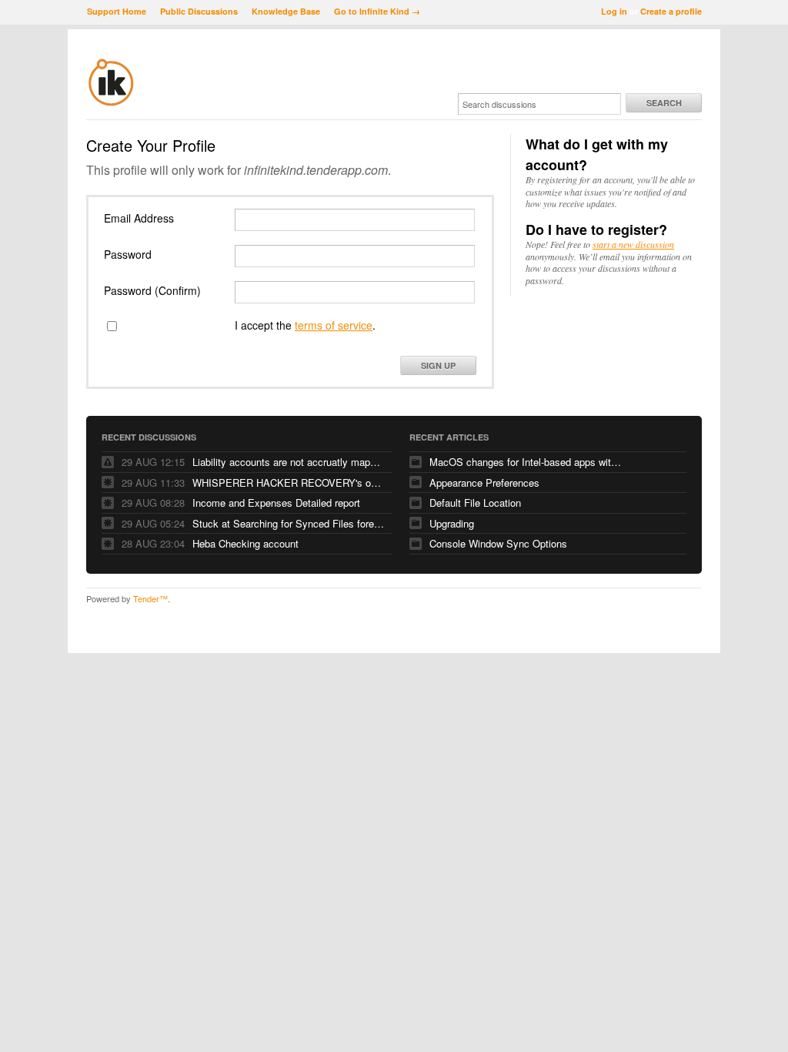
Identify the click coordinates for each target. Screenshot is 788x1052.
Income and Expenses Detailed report (276, 502)
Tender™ (150, 598)
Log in (614, 11)
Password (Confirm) (152, 290)
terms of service (333, 325)
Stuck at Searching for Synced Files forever (288, 523)
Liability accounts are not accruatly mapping (288, 461)
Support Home (116, 11)
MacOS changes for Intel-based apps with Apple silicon (525, 461)
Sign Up (438, 365)
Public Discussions (199, 11)
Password (128, 254)
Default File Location (475, 502)
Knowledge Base (286, 11)
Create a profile (671, 11)
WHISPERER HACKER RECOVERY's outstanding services (288, 482)
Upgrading (451, 523)
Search (664, 103)
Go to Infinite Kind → (377, 11)
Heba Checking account (245, 543)
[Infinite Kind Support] (111, 103)
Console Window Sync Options (498, 543)
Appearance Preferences (484, 482)
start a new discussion (633, 244)
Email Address (139, 218)
